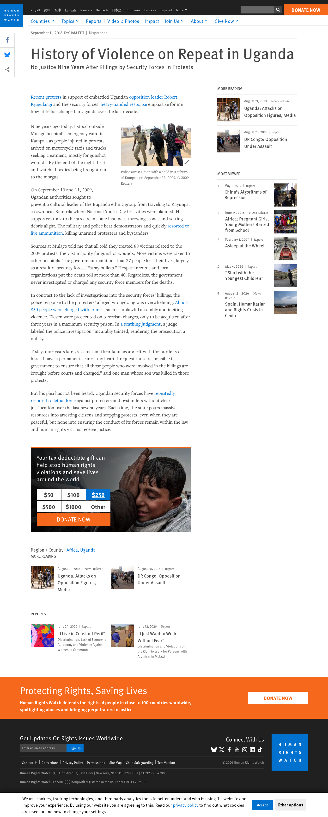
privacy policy (185, 805)
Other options (290, 805)
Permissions (96, 762)
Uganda (88, 550)
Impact (152, 21)
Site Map (115, 762)
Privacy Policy (73, 762)
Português (133, 10)
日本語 (117, 10)
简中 (47, 10)
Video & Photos (123, 21)
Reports (94, 21)
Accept (262, 805)
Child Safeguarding (139, 762)
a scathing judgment (141, 324)
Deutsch (102, 10)
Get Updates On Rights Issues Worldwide (71, 738)
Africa (72, 550)
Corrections (50, 762)
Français (86, 10)
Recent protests (46, 97)
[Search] (278, 9)
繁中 (58, 10)
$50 (49, 494)
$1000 (73, 507)
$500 (48, 507)
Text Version (166, 762)
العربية (35, 10)
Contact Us (29, 762)
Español (166, 10)
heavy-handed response (124, 104)
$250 (98, 494)
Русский (150, 10)
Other (98, 507)
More (183, 10)
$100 (73, 494)
